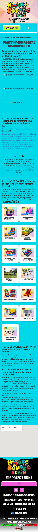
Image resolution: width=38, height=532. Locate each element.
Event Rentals (14, 142)
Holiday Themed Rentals (21, 144)
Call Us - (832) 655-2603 (19, 504)
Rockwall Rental (7, 140)
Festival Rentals (7, 144)
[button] (11, 27)
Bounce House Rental (9, 134)
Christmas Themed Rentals (20, 147)
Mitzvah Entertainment (26, 142)
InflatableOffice (8, 525)
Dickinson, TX (13, 193)
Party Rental (31, 134)
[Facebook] (16, 490)
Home (2, 38)
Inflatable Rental (21, 134)
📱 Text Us (19, 22)
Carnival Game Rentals (14, 138)
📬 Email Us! (19, 513)
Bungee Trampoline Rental (21, 140)
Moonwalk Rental (20, 136)
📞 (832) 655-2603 (19, 19)
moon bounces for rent (20, 149)
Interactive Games (27, 138)
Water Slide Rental (8, 136)
